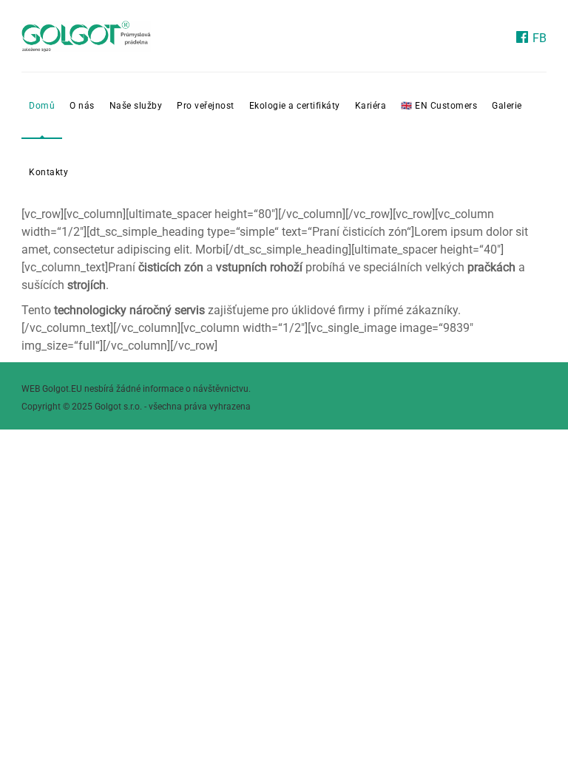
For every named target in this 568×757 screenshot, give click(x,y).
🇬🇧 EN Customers (439, 106)
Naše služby (136, 106)
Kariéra (371, 106)
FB (538, 38)
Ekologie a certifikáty (294, 106)
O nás (82, 106)
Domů (42, 106)
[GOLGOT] (86, 36)
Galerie (507, 106)
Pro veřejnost (205, 106)
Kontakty (48, 172)
